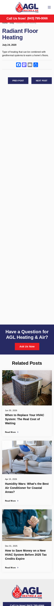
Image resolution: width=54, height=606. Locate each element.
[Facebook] (18, 65)
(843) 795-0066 (37, 18)
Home (5, 23)
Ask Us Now (27, 346)
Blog (12, 23)
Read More (10, 432)
